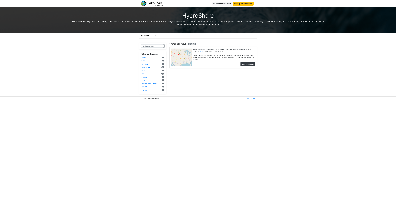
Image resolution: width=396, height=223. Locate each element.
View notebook (248, 64)
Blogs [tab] (155, 35)
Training (152, 58)
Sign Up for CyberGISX (243, 4)
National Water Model (152, 84)
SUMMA (152, 77)
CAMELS (152, 71)
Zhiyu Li (202, 52)
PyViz (152, 80)
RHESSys (152, 90)
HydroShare (152, 67)
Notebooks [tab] (145, 35)
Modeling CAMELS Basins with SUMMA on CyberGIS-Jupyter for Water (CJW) (222, 49)
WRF (152, 61)
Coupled (152, 64)
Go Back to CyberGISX (222, 4)
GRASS (152, 87)
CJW (152, 74)
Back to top (251, 98)
